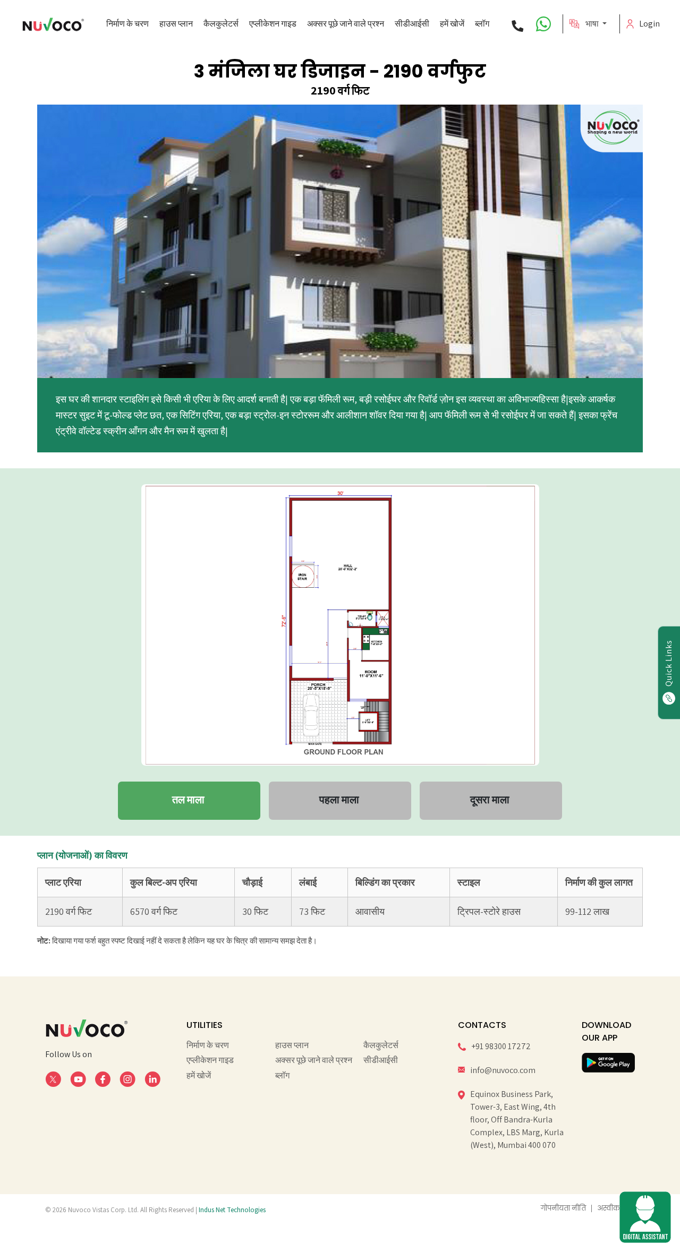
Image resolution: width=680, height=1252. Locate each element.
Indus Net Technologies (232, 1209)
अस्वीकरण (613, 1208)
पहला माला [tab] (339, 800)
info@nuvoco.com (503, 1070)
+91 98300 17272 (501, 1046)
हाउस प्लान (176, 23)
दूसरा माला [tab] (489, 800)
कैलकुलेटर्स (221, 23)
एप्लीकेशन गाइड (272, 23)
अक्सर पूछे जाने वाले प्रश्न (345, 23)
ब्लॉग (482, 23)
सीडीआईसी (412, 23)
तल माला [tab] (188, 800)
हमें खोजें (452, 23)
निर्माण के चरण (127, 23)
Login (645, 24)
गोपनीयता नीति (563, 1208)
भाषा (592, 23)
